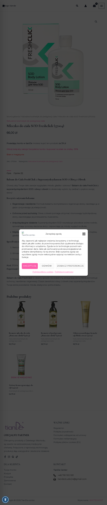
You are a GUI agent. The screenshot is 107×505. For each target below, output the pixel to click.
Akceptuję (29, 266)
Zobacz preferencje (70, 266)
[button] (84, 234)
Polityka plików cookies (42, 272)
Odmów (47, 266)
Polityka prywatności (64, 272)
